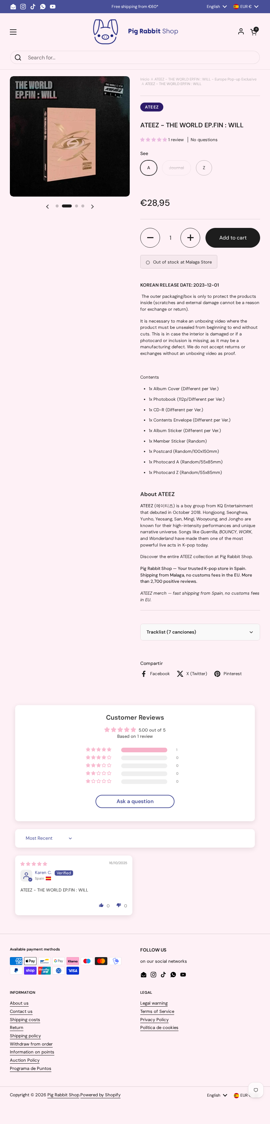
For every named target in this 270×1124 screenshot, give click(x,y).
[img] (33, 864)
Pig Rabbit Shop (63, 1095)
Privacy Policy (154, 1019)
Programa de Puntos (30, 1068)
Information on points (32, 1052)
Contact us (21, 1011)
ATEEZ (152, 107)
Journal (176, 168)
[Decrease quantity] (150, 238)
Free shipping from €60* (135, 7)
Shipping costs (25, 1019)
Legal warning (154, 1003)
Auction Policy (25, 1060)
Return (16, 1027)
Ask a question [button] (135, 801)
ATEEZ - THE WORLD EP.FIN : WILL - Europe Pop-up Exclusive (205, 79)
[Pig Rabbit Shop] (135, 32)
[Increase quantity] (190, 238)
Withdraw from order (31, 1044)
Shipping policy (25, 1036)
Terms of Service (157, 1011)
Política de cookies (159, 1027)
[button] (253, 32)
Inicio (144, 79)
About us (19, 1003)
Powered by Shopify (100, 1095)
